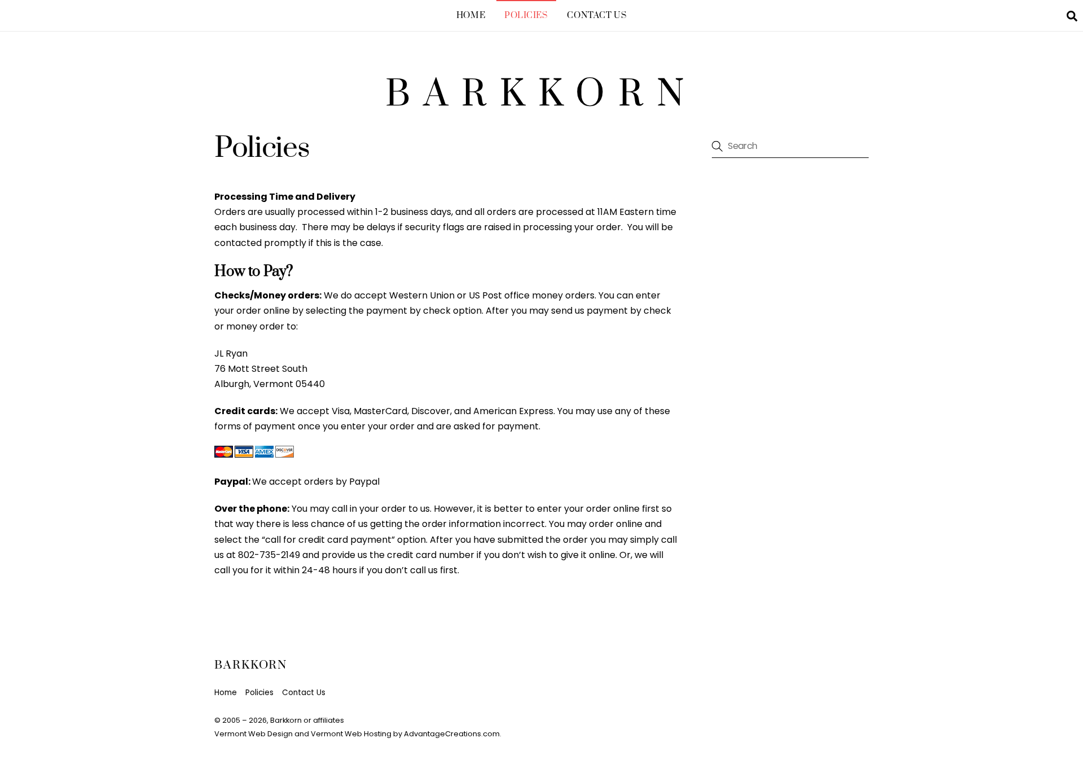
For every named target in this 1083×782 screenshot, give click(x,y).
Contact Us (597, 15)
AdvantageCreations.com (452, 733)
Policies (526, 15)
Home (470, 15)
